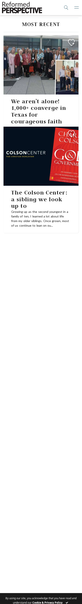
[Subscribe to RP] (71, 42)
